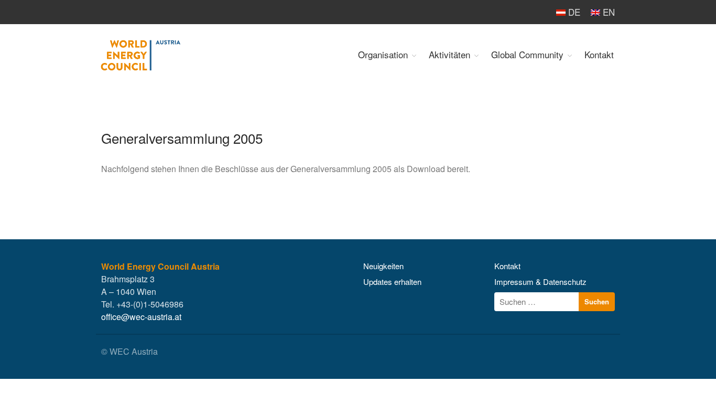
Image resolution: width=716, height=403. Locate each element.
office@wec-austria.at (141, 317)
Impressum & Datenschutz (540, 281)
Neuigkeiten (383, 265)
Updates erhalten (392, 281)
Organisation (383, 54)
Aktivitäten (449, 54)
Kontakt (599, 54)
